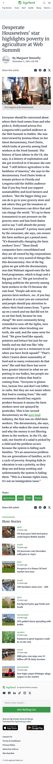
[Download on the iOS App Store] (13, 727)
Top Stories (7, 8)
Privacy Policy (9, 745)
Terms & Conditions (12, 741)
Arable (31, 8)
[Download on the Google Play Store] (38, 727)
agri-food (34, 415)
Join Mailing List (26, 709)
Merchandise (8, 753)
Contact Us (7, 737)
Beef (23, 8)
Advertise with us (10, 749)
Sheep (38, 8)
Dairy (16, 8)
